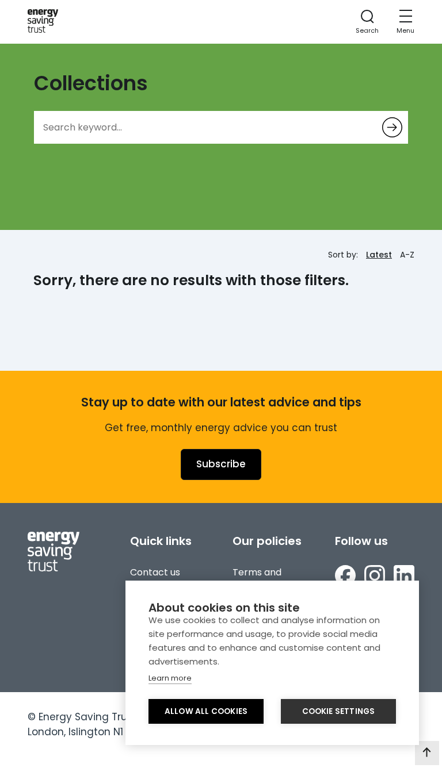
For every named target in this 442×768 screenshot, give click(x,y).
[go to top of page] (427, 753)
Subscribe (221, 464)
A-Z (407, 254)
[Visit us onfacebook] (345, 577)
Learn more (170, 678)
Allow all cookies (206, 711)
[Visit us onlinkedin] (404, 577)
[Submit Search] (392, 127)
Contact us (155, 572)
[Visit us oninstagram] (374, 577)
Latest (379, 254)
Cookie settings (338, 711)
